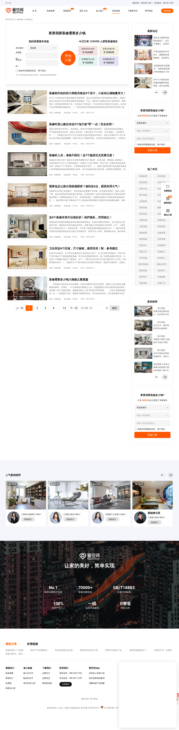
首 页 (34, 11)
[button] (165, 92)
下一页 (74, 308)
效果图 (8, 683)
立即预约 (66, 684)
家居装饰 (143, 207)
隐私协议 (32, 71)
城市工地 (83, 11)
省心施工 (100, 10)
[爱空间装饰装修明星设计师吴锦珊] (56, 517)
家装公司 (143, 251)
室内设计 (161, 270)
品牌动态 (46, 678)
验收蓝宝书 (28, 678)
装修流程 (143, 283)
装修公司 (161, 283)
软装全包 (143, 189)
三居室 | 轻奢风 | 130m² (31, 514)
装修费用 (161, 245)
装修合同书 (161, 264)
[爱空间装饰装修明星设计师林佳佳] (98, 517)
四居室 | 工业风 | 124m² (115, 514)
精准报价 (167, 11)
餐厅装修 (143, 195)
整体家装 (143, 233)
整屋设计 (9, 678)
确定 (114, 308)
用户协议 (42, 71)
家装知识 (161, 220)
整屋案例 (67, 10)
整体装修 (143, 270)
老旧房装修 (143, 264)
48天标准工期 (29, 683)
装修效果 (143, 176)
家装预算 (161, 226)
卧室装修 (143, 182)
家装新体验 (47, 683)
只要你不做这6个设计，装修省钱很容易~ (122, 650)
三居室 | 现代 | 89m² (71, 514)
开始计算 (152, 150)
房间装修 (143, 220)
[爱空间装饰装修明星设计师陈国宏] (14, 517)
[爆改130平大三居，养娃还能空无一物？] (26, 496)
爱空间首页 (10, 19)
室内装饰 (161, 182)
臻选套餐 (51, 11)
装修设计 (161, 251)
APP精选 (149, 11)
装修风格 (161, 233)
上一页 (19, 308)
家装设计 (161, 258)
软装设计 (143, 245)
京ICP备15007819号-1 (90, 708)
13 (64, 308)
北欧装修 (143, 226)
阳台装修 (161, 176)
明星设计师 (10, 688)
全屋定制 (143, 201)
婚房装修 (143, 239)
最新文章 (11, 643)
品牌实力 (46, 673)
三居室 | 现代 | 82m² (156, 517)
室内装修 (161, 239)
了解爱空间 (132, 11)
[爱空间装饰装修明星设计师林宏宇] (141, 518)
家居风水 (143, 277)
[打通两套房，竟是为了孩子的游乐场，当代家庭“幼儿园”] (110, 496)
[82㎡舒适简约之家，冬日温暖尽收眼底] (152, 496)
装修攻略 (116, 11)
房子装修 (143, 258)
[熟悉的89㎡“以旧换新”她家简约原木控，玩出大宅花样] (68, 496)
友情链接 (32, 643)
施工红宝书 (28, 673)
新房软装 (143, 214)
